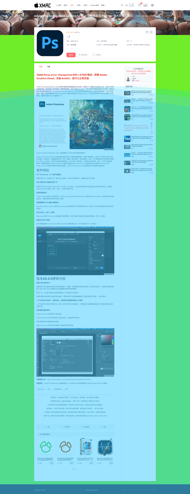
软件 (72, 5)
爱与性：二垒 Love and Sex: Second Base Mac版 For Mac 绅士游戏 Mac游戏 (142, 154)
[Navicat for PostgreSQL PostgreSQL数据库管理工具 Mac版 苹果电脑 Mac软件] (46, 447)
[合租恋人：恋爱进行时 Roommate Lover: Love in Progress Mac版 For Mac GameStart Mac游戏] (127, 101)
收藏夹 (145, 5)
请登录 (71, 55)
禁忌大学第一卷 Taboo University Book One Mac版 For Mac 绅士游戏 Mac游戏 (141, 170)
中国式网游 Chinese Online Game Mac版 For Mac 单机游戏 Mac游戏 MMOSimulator (142, 116)
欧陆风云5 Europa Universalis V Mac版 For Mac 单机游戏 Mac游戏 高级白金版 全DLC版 (141, 92)
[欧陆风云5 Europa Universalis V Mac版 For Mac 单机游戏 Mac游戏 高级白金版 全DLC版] (127, 93)
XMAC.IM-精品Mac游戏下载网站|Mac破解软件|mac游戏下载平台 (66, 490)
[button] (122, 5)
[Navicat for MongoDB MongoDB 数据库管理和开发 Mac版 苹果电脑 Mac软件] (65, 447)
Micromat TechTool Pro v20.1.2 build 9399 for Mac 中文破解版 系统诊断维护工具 (105, 460)
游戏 (65, 5)
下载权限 (98, 55)
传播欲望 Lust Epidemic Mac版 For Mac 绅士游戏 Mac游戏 (142, 161)
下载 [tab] (48, 67)
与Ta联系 (136, 80)
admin (134, 79)
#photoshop (41, 389)
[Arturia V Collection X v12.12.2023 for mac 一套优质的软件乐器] (85, 447)
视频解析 (145, 490)
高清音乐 (138, 490)
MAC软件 (145, 16)
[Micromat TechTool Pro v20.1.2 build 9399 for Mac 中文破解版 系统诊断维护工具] (105, 447)
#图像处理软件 (58, 389)
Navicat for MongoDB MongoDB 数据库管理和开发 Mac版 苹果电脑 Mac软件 (65, 459)
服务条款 (153, 490)
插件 (85, 5)
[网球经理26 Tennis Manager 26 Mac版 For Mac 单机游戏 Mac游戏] (127, 139)
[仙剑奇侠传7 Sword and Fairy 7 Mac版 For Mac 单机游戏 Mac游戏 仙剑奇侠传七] (137, 128)
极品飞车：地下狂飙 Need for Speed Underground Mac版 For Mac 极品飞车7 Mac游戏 (142, 108)
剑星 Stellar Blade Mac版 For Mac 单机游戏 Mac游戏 (142, 145)
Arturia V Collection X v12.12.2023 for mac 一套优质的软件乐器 (85, 459)
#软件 (66, 389)
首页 (59, 5)
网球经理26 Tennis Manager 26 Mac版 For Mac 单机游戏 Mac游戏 (142, 137)
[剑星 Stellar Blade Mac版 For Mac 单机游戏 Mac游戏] (127, 147)
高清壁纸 (130, 490)
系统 (78, 5)
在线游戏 (123, 490)
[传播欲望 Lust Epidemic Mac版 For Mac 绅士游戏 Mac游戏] (127, 163)
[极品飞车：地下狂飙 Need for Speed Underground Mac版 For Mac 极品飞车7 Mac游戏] (127, 109)
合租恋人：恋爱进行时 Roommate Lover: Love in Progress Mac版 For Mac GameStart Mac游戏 (142, 100)
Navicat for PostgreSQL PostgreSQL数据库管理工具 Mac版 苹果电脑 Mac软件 (46, 460)
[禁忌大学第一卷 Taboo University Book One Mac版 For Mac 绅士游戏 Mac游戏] (127, 171)
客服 (102, 5)
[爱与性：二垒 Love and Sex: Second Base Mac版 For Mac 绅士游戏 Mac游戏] (127, 155)
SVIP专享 (153, 16)
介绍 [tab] (40, 67)
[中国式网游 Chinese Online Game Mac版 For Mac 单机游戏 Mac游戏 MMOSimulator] (127, 117)
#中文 (49, 389)
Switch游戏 (95, 5)
